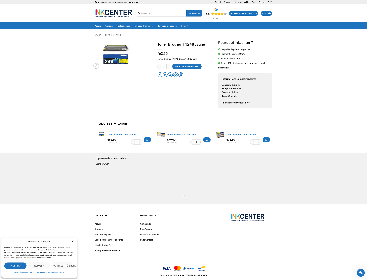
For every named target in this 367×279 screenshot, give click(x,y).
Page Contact (146, 239)
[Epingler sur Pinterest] (175, 74)
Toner (119, 35)
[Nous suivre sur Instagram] (271, 2)
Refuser (39, 265)
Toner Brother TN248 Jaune (122, 134)
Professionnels (123, 26)
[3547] (207, 139)
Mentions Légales (57, 272)
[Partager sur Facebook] (160, 74)
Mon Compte (146, 229)
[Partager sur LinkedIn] (180, 74)
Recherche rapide (242, 2)
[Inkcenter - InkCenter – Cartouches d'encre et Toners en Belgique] (113, 13)
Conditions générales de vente (109, 239)
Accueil (218, 2)
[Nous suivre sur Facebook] (268, 2)
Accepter (15, 265)
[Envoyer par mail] (170, 74)
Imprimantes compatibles (236, 102)
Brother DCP (102, 163)
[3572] (266, 139)
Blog (253, 2)
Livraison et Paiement (167, 26)
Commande (145, 223)
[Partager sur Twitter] (165, 74)
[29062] (147, 139)
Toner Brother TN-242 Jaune (241, 134)
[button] (72, 241)
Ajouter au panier (187, 66)
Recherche (194, 13)
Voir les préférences (63, 265)
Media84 (203, 275)
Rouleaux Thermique (143, 26)
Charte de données (21, 272)
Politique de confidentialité (40, 272)
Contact (262, 2)
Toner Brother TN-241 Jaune (181, 134)
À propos (227, 2)
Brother (109, 35)
